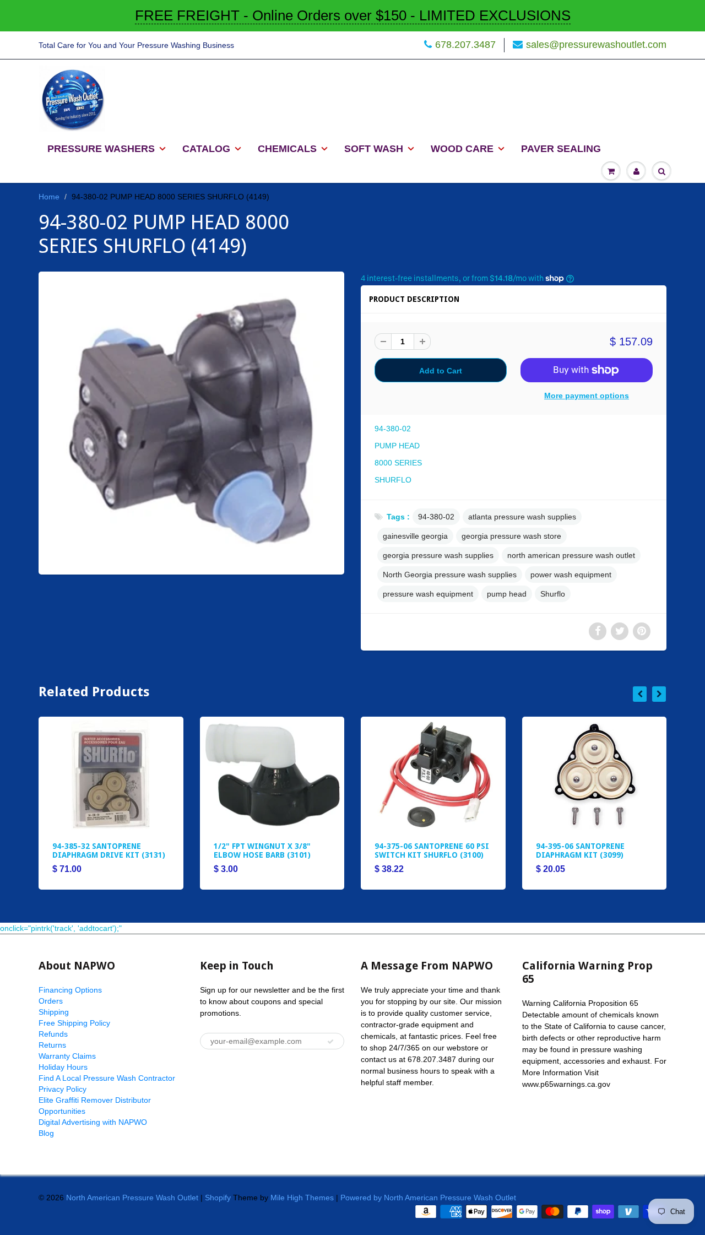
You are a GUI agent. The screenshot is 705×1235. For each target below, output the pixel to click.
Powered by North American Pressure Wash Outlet (428, 1197)
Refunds (53, 1034)
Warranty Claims (67, 1056)
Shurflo (552, 593)
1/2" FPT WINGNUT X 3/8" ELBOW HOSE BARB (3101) (262, 850)
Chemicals (287, 148)
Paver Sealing (561, 148)
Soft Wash (373, 148)
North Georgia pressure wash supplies (450, 574)
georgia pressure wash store (511, 536)
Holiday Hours (63, 1067)
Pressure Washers (101, 148)
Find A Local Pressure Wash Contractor (107, 1078)
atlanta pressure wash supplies (522, 516)
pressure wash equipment (428, 593)
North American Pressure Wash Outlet (132, 1197)
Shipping (54, 1012)
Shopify (218, 1197)
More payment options (586, 395)
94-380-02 (436, 516)
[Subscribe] (330, 1041)
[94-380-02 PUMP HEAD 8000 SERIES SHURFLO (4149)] (191, 422)
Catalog (206, 148)
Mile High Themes (302, 1197)
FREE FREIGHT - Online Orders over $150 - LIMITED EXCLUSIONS (353, 15)
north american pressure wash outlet (571, 555)
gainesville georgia (415, 536)
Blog (46, 1133)
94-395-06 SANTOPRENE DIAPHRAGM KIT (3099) (580, 850)
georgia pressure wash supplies (438, 555)
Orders (51, 1000)
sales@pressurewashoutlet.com (596, 44)
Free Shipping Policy (74, 1023)
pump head (507, 593)
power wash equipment (570, 574)
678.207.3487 (465, 44)
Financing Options (70, 989)
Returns (52, 1045)
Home (49, 196)
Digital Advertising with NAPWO (93, 1122)
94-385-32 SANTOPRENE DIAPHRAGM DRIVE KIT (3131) (108, 850)
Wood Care (462, 148)
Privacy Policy (62, 1089)
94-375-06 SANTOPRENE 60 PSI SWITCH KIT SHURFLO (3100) (432, 850)
